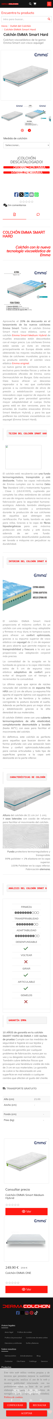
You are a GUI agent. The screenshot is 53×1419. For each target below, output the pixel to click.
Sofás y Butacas (32, 1343)
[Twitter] (22, 1313)
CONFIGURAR (15, 1405)
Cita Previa (21, 1361)
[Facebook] (18, 1313)
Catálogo (33, 1361)
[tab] (14, 214)
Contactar (9, 1361)
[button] (29, 130)
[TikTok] (36, 1313)
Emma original (20, 363)
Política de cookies (13, 1397)
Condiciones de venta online (36, 1338)
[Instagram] (27, 1313)
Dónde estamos (26, 1356)
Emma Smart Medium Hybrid (29, 335)
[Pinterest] (31, 1313)
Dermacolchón (10, 1356)
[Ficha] (26, 1161)
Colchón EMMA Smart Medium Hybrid (24, 1196)
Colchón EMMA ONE (18, 1273)
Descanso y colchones (13, 1343)
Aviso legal (9, 1332)
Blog (38, 1356)
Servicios (44, 1361)
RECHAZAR (39, 1405)
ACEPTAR (26, 1413)
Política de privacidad (13, 1338)
